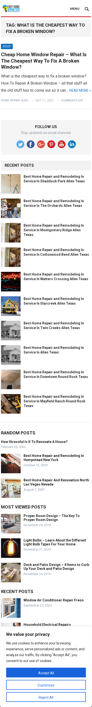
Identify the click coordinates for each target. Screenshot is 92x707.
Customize (46, 685)
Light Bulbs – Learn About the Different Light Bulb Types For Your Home (55, 542)
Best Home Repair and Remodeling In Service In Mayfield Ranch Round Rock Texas (54, 401)
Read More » (80, 90)
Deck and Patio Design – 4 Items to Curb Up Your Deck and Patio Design (56, 567)
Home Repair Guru (14, 100)
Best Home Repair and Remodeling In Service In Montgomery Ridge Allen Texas (54, 230)
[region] (46, 666)
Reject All (46, 697)
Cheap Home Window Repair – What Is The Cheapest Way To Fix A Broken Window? (44, 61)
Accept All (46, 673)
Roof (7, 46)
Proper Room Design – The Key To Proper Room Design (52, 518)
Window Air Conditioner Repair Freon (54, 600)
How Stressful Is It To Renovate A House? (34, 442)
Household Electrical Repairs (47, 625)
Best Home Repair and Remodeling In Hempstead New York (54, 458)
